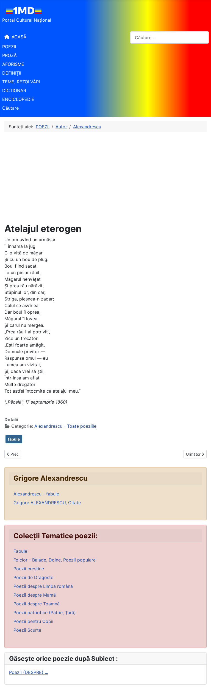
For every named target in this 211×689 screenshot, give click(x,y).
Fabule (20, 551)
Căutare (10, 108)
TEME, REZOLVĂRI (21, 81)
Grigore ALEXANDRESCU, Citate (47, 502)
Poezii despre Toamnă (36, 603)
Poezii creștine (28, 568)
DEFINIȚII (11, 73)
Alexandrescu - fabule (36, 494)
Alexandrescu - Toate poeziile (65, 426)
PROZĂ (9, 55)
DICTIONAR (14, 90)
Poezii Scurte (27, 630)
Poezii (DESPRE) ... (28, 672)
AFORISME (13, 64)
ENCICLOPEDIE (18, 99)
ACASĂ (19, 36)
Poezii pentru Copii (33, 621)
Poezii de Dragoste (33, 577)
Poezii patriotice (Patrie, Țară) (44, 612)
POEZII (9, 46)
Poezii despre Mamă (34, 595)
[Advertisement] (105, 177)
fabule (14, 439)
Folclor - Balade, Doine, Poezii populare (54, 560)
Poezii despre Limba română (43, 586)
